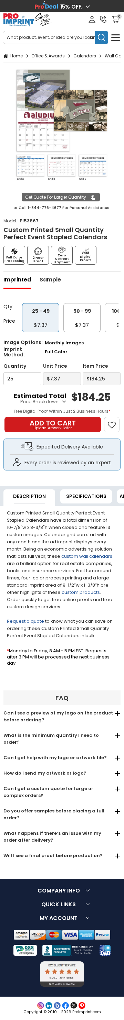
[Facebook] (65, 1005)
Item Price (95, 366)
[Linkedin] (48, 1005)
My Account (59, 918)
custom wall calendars (86, 556)
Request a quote (25, 621)
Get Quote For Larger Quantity (55, 197)
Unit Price (55, 366)
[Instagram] (40, 1005)
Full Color (56, 351)
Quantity (14, 366)
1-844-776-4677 (44, 207)
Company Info (59, 891)
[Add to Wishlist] (115, 421)
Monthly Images (64, 343)
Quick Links (58, 904)
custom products (81, 592)
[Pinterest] (82, 1005)
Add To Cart (53, 424)
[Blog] (57, 1005)
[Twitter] (73, 1005)
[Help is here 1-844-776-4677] (103, 19)
